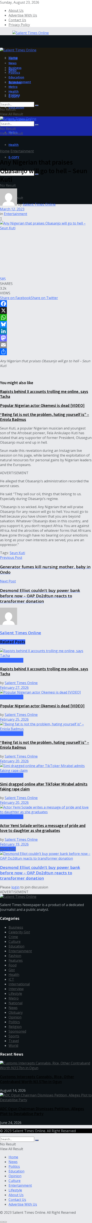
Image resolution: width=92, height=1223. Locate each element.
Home (13, 58)
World (13, 1045)
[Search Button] (37, 105)
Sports (14, 1036)
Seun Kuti (17, 552)
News (12, 63)
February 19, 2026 (14, 844)
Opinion (15, 1017)
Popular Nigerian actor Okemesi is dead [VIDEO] (42, 405)
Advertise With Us (23, 15)
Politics (14, 72)
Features (16, 960)
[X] (46, 310)
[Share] (46, 351)
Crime (13, 936)
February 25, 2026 (14, 719)
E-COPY (14, 157)
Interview (16, 988)
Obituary (16, 1012)
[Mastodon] (46, 338)
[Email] (46, 344)
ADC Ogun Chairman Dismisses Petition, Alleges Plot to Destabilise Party (42, 1111)
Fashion (15, 955)
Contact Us (17, 20)
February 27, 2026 (14, 687)
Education (16, 107)
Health (14, 144)
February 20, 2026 (14, 761)
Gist (12, 970)
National (15, 1003)
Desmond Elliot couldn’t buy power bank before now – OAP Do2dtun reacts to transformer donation (40, 873)
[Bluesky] (46, 324)
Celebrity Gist (19, 932)
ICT (11, 979)
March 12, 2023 (12, 209)
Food (12, 965)
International (19, 984)
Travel (14, 1040)
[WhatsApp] (46, 317)
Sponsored (17, 1031)
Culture (15, 941)
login (15, 887)
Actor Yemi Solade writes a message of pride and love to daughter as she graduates (43, 828)
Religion (15, 1026)
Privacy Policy (19, 24)
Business (15, 68)
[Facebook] (46, 303)
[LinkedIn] (46, 331)
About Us (16, 10)
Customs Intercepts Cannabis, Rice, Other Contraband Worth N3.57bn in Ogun (37, 1079)
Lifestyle (15, 993)
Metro (13, 86)
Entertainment (20, 82)
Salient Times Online (39, 204)
